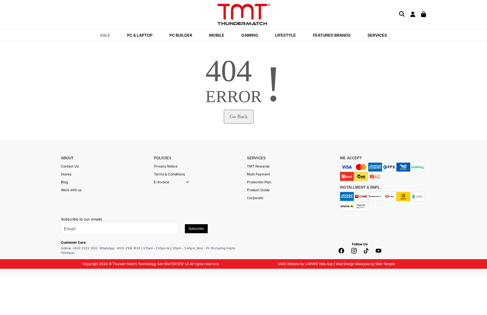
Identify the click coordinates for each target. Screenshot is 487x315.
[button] (187, 182)
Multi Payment (258, 174)
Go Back (239, 116)
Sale (105, 35)
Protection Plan (259, 182)
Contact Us (70, 166)
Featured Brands (332, 35)
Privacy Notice (166, 166)
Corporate (255, 198)
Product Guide (258, 190)
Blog (64, 182)
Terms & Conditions (169, 174)
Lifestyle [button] (285, 35)
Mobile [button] (216, 35)
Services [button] (377, 35)
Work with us (71, 190)
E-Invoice (161, 182)
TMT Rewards (258, 166)
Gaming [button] (249, 35)
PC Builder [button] (180, 35)
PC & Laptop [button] (139, 35)
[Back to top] (11, 305)
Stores (66, 174)
